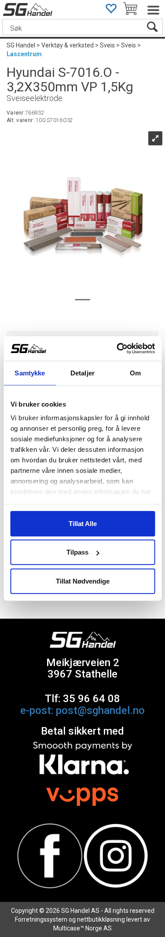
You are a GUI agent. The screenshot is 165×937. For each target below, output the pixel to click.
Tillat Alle (83, 523)
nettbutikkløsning (101, 919)
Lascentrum (24, 54)
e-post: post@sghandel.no (82, 710)
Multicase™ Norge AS (82, 928)
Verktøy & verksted (67, 45)
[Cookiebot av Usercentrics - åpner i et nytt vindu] (117, 348)
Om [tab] (135, 372)
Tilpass (77, 552)
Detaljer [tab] (82, 372)
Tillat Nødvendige (83, 580)
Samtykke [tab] (30, 372)
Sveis (107, 45)
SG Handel (21, 45)
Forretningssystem (41, 919)
